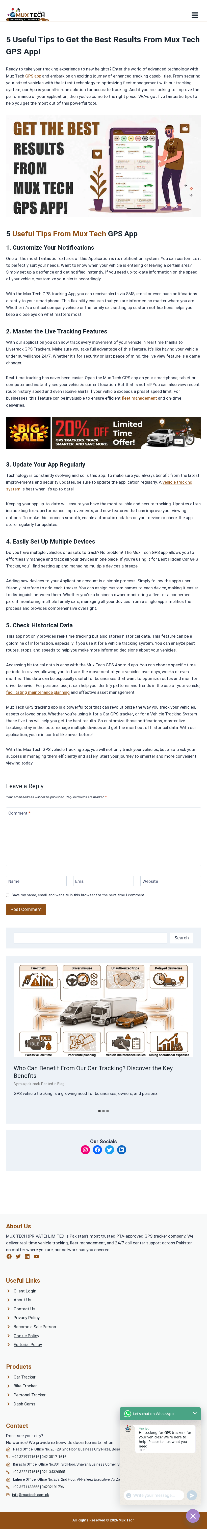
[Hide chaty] (193, 1516)
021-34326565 (53, 1472)
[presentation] (103, 1010)
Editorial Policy (28, 1344)
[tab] (99, 1111)
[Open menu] (195, 13)
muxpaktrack (29, 1084)
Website (150, 881)
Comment (19, 813)
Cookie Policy (26, 1335)
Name (13, 881)
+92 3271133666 (25, 1487)
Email (80, 881)
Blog (60, 1084)
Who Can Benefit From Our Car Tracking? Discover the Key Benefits (93, 1072)
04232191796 (53, 1487)
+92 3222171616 (25, 1472)
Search (181, 937)
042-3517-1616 (54, 1457)
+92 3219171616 (25, 1457)
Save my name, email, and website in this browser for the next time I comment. (78, 895)
